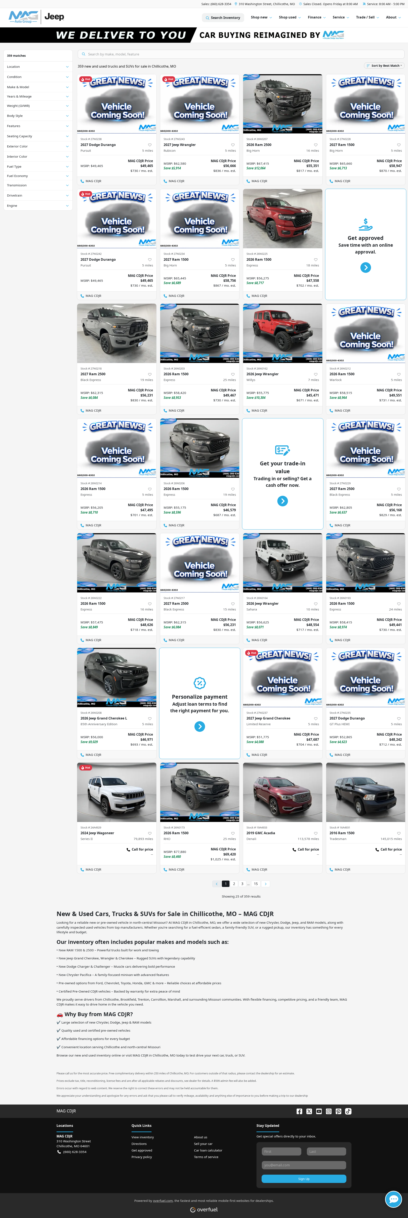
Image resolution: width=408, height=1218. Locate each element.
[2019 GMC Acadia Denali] (282, 792)
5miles (147, 150)
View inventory (143, 1137)
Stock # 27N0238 (91, 139)
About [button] (391, 17)
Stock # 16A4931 (340, 827)
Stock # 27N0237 (257, 713)
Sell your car (203, 1144)
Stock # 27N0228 (340, 139)
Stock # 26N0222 (91, 598)
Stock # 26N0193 (340, 598)
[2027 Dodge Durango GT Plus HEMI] (365, 677)
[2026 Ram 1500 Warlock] (365, 333)
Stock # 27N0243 (174, 139)
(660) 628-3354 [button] (74, 1152)
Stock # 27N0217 (174, 598)
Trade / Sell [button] (365, 17)
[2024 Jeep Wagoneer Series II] (116, 792)
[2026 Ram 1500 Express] (282, 218)
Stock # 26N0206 (174, 483)
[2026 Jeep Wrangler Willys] (282, 333)
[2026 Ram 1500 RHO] (199, 792)
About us (200, 1137)
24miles (395, 609)
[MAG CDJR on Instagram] (327, 1111)
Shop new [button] (259, 17)
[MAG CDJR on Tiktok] (346, 1111)
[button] (265, 4)
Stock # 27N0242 (91, 254)
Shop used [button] (287, 17)
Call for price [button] (142, 849)
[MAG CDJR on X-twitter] (307, 1111)
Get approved (142, 1150)
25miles (229, 380)
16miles (312, 150)
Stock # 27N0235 (340, 713)
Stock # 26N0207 (257, 139)
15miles (229, 609)
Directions (139, 1144)
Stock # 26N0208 (91, 713)
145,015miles (391, 839)
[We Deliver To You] (204, 35)
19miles (146, 380)
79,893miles (143, 839)
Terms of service (206, 1157)
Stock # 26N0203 (174, 368)
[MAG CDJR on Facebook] (298, 1111)
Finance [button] (314, 17)
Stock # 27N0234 (174, 254)
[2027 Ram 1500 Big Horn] (365, 103)
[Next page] (265, 884)
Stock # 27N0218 (91, 368)
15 (256, 883)
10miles (312, 609)
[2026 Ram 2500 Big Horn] (282, 103)
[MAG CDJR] (48, 17)
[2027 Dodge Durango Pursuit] (116, 103)
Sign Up (304, 1179)
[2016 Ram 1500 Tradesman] (365, 792)
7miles (313, 380)
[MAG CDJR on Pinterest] (337, 1111)
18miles (312, 265)
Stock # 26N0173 (174, 827)
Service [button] (339, 17)
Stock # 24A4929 (91, 827)
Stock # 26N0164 (257, 598)
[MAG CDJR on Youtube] (317, 1111)
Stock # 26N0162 (257, 368)
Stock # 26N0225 (257, 254)
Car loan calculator (208, 1150)
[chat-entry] (393, 1199)
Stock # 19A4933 (256, 827)
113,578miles (308, 839)
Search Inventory (225, 17)
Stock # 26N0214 (91, 483)
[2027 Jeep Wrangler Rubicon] (199, 103)
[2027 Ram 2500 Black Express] (116, 333)
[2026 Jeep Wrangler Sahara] (282, 562)
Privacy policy (142, 1157)
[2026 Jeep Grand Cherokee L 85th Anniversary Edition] (116, 677)
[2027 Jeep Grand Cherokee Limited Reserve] (282, 677)
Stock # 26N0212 (340, 368)
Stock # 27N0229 (340, 483)
